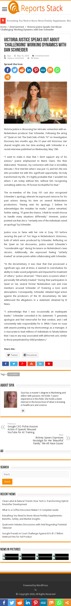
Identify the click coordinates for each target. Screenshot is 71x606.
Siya (9, 56)
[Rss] (35, 590)
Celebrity (13, 374)
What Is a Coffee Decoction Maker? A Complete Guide (30, 510)
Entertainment (17, 26)
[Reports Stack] (35, 6)
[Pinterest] (36, 70)
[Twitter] (14, 70)
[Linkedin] (29, 70)
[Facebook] (7, 70)
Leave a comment (15, 58)
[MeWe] (43, 70)
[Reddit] (22, 70)
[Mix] (50, 70)
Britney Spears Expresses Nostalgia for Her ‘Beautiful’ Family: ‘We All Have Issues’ (48, 439)
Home (3, 26)
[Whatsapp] (57, 70)
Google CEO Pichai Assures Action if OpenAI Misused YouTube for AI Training (23, 428)
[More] (7, 77)
